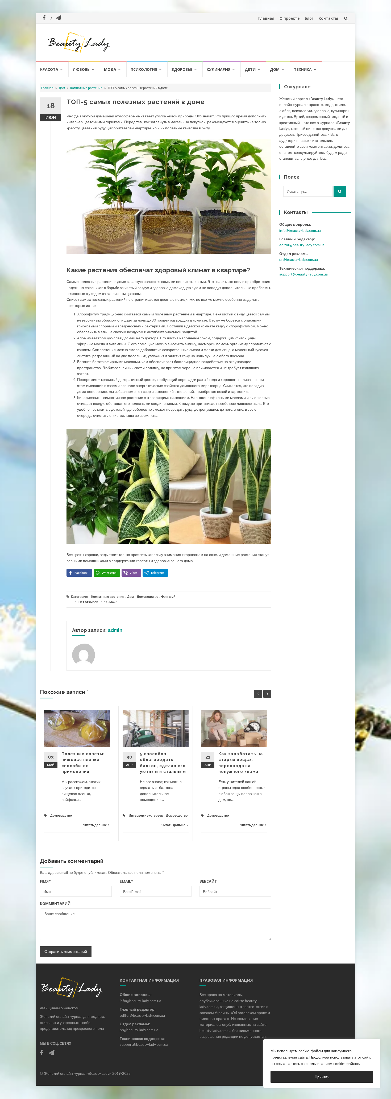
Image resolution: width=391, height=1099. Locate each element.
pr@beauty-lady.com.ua (298, 259)
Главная (266, 18)
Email (126, 881)
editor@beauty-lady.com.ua (302, 244)
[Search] (340, 191)
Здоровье (182, 69)
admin (113, 602)
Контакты (328, 18)
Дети (250, 69)
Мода (110, 69)
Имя (45, 881)
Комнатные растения (86, 88)
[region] (321, 1063)
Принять (322, 1077)
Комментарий (55, 903)
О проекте (290, 18)
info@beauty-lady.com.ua (300, 230)
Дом (275, 69)
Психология (144, 69)
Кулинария (218, 69)
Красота (49, 69)
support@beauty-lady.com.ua (303, 274)
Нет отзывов (88, 602)
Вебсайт (208, 881)
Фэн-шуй (168, 597)
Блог (309, 18)
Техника (303, 69)
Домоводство (147, 597)
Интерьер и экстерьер (146, 815)
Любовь (81, 69)
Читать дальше (95, 825)
